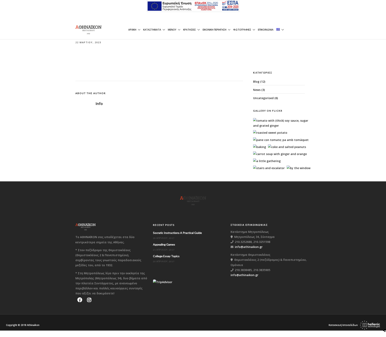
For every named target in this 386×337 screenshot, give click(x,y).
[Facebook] (79, 299)
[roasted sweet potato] (270, 133)
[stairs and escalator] (269, 168)
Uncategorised (263, 98)
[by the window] (298, 168)
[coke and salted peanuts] (287, 147)
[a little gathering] (267, 161)
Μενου (172, 29)
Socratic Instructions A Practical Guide (177, 232)
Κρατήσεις (189, 29)
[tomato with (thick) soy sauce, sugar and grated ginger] (283, 125)
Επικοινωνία (265, 29)
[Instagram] (89, 299)
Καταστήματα (152, 29)
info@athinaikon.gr (249, 247)
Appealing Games (164, 244)
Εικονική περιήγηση (214, 29)
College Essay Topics (166, 256)
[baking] (259, 147)
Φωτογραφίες (242, 29)
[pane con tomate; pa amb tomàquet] (281, 140)
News (257, 90)
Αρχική (132, 29)
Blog (256, 81)
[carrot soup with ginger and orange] (280, 154)
